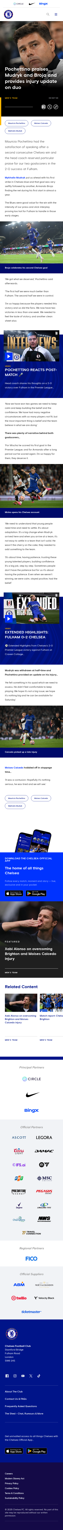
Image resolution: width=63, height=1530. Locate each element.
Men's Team (11, 98)
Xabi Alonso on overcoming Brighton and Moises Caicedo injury (20, 1019)
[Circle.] (19, 3)
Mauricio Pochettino (16, 123)
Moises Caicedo (41, 123)
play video (10, 332)
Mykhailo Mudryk (15, 131)
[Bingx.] (43, 3)
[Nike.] (31, 3)
